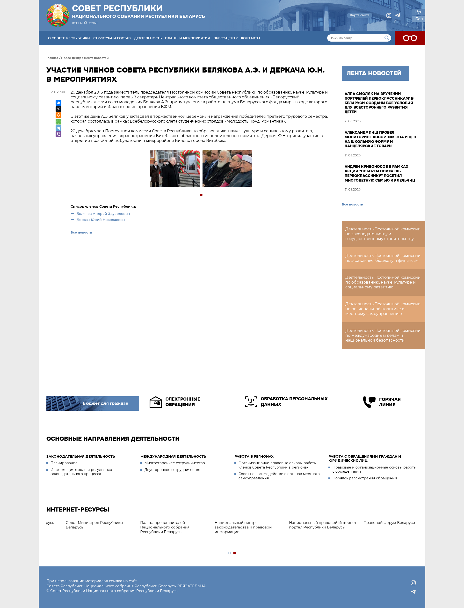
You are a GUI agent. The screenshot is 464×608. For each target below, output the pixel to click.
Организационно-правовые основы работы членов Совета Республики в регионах (278, 465)
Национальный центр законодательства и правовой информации (77, 527)
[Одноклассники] (58, 115)
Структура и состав (112, 38)
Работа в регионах (254, 456)
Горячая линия (390, 402)
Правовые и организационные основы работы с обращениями (374, 469)
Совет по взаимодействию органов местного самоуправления (279, 476)
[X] (58, 109)
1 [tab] (201, 195)
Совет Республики (138, 11)
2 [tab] (234, 553)
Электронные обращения (183, 401)
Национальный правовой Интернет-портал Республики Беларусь (157, 524)
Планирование (64, 463)
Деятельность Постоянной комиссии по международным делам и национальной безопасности (382, 335)
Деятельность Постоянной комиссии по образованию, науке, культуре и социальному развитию (382, 282)
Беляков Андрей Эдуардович (103, 214)
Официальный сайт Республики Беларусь (302, 524)
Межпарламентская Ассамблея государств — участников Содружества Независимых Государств (376, 529)
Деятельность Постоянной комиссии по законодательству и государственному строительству (382, 234)
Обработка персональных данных (294, 401)
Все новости (81, 232)
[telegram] (397, 15)
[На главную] (57, 15)
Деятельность (148, 38)
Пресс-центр (225, 38)
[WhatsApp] (58, 122)
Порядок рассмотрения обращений (365, 478)
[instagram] (388, 15)
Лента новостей (96, 58)
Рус (418, 11)
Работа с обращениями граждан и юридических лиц (364, 458)
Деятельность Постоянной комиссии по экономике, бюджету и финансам (382, 258)
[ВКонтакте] (58, 103)
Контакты (250, 38)
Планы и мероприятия (187, 38)
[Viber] (58, 134)
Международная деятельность (173, 456)
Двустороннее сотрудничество (172, 470)
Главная (52, 58)
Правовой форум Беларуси (223, 522)
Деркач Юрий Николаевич (101, 220)
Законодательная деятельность (80, 456)
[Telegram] (58, 128)
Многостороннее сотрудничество (175, 463)
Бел (419, 19)
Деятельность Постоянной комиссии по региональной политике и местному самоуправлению (382, 309)
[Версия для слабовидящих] (410, 38)
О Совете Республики (69, 38)
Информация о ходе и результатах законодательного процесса (81, 472)
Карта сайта (360, 15)
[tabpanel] (175, 169)
